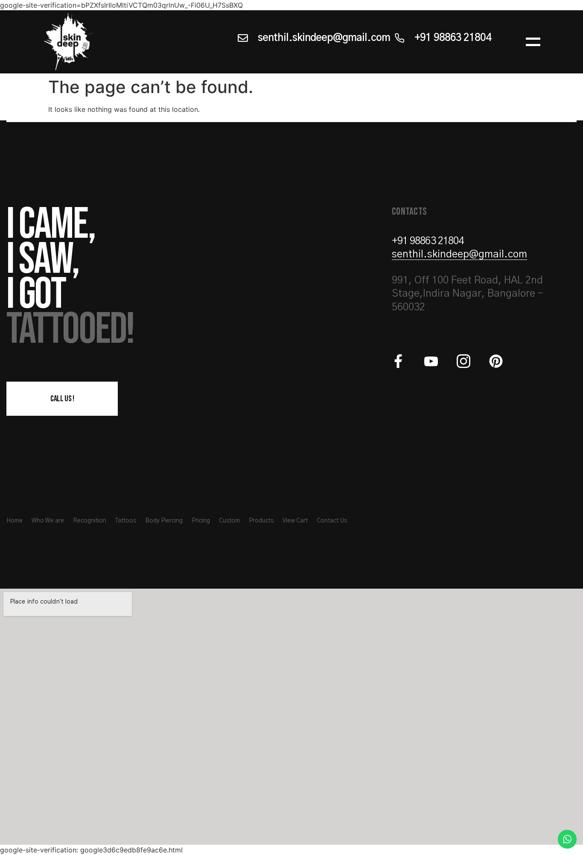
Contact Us (332, 521)
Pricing (201, 521)
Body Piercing (164, 521)
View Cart (295, 521)
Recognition (89, 521)
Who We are (48, 521)
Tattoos (125, 521)
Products (261, 521)
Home (14, 521)
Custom (229, 521)
